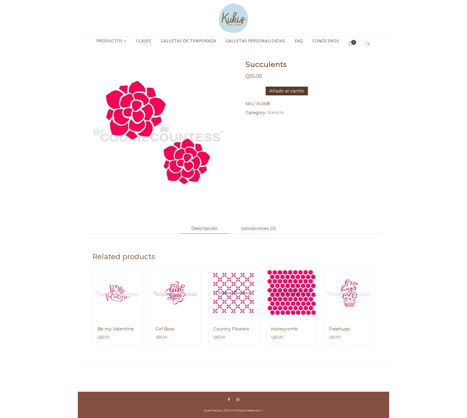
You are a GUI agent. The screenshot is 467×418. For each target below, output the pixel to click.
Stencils (275, 112)
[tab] (204, 228)
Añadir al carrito (286, 91)
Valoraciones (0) (258, 228)
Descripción (204, 228)
